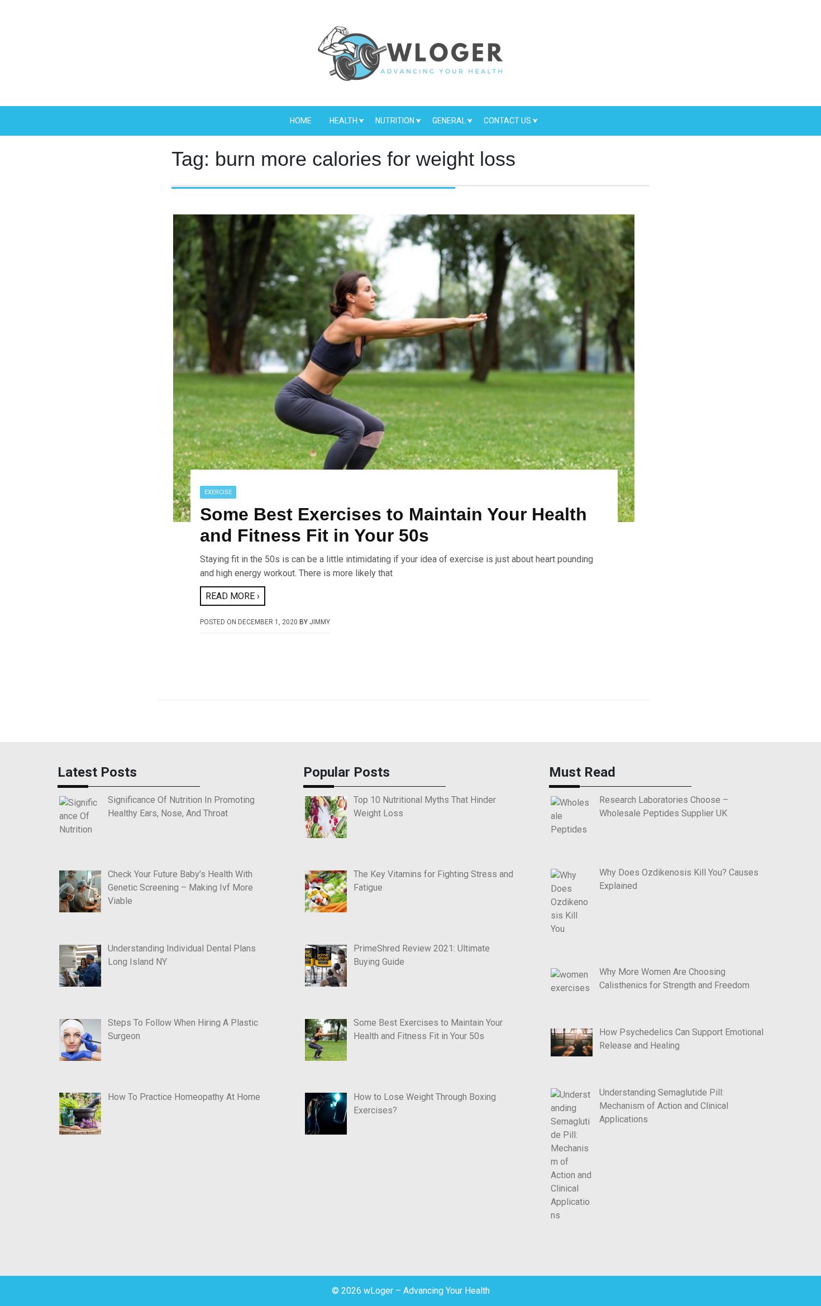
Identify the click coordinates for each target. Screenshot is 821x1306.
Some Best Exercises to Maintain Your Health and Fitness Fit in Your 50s (393, 525)
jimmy (319, 622)
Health (343, 120)
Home (301, 120)
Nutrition (394, 120)
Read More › (233, 596)
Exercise (218, 492)
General (449, 120)
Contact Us (507, 120)
